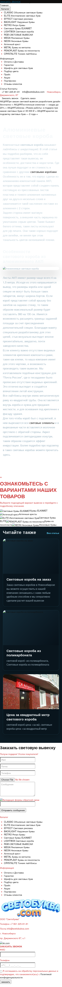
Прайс (7, 74)
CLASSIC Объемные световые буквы (23, 12)
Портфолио (10, 80)
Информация (7, 58)
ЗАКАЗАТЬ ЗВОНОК (10, 1)
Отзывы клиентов (13, 83)
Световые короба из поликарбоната (24, 652)
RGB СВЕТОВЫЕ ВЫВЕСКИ (18, 34)
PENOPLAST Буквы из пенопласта (22, 50)
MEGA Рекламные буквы (17, 37)
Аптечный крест (12, 44)
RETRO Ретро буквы (14, 25)
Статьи (3, 88)
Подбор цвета (11, 71)
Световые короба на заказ (29, 579)
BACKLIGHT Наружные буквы (19, 21)
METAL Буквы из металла (17, 47)
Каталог (5, 8)
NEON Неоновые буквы (16, 41)
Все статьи (53, 533)
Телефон (5, 960)
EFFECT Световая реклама (18, 18)
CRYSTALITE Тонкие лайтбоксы (20, 53)
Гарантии (9, 64)
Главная (4, 5)
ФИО (2, 949)
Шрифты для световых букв (18, 68)
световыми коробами (43, 172)
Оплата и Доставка (14, 61)
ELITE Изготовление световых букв (22, 15)
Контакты (12, 88)
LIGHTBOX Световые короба (19, 31)
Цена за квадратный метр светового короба (28, 716)
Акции (7, 77)
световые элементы (41, 423)
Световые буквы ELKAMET (18, 28)
